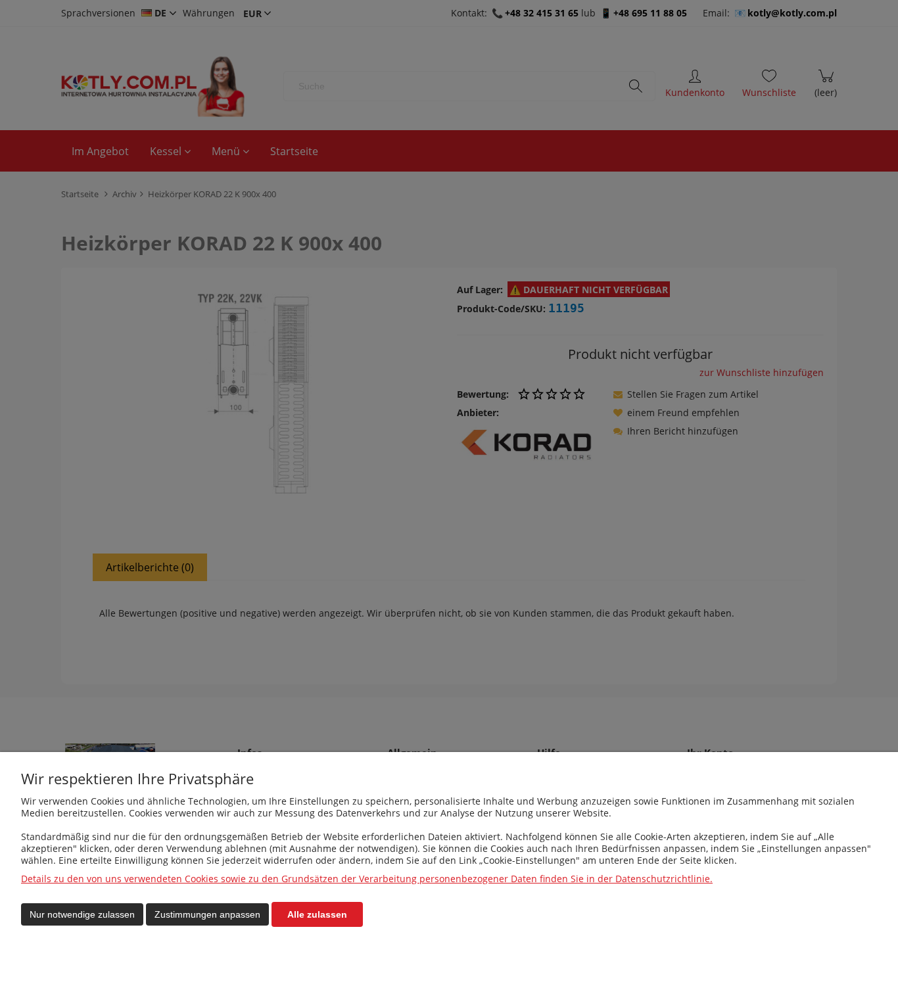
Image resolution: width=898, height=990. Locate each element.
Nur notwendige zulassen (82, 914)
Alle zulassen (317, 914)
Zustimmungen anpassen (207, 914)
